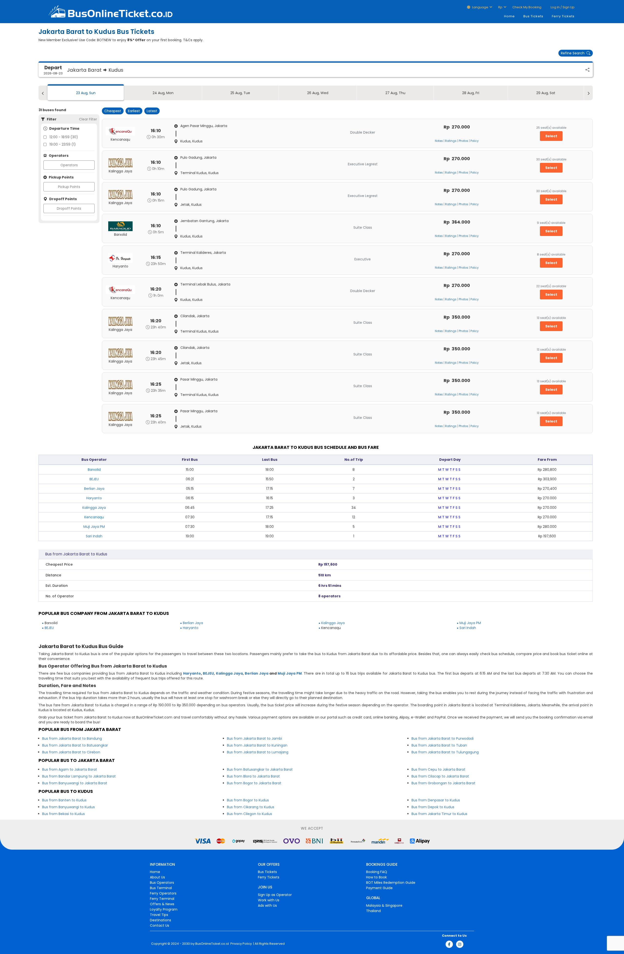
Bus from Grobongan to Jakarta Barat (443, 783)
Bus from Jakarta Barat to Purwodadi (442, 738)
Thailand (373, 910)
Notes (439, 141)
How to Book (376, 877)
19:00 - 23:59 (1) (62, 144)
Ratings (451, 141)
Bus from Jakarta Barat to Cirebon (71, 752)
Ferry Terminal (162, 898)
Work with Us (268, 900)
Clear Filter (88, 119)
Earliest (134, 110)
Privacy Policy (241, 944)
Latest (152, 110)
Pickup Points (69, 186)
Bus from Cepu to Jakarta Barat (438, 769)
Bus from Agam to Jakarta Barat (69, 769)
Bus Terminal (161, 887)
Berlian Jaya (94, 488)
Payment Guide (379, 887)
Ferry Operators (163, 893)
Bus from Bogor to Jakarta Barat (254, 783)
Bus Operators (162, 882)
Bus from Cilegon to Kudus (249, 813)
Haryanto (94, 498)
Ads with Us (267, 905)
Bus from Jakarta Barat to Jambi (254, 738)
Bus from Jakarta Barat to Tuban (439, 745)
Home (509, 16)
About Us (157, 877)
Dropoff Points (69, 208)
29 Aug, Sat (545, 92)
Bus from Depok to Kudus (432, 807)
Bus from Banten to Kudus (64, 800)
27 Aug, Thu (395, 92)
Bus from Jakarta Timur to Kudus (439, 813)
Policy (474, 141)
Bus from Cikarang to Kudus (250, 807)
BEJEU (94, 479)
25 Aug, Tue (240, 92)
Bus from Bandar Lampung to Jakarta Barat (79, 776)
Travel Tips (159, 914)
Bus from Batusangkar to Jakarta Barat (260, 769)
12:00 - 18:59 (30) (63, 137)
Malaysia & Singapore (384, 905)
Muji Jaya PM (94, 526)
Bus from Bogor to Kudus (248, 800)
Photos (463, 141)
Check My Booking (526, 7)
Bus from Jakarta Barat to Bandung (72, 738)
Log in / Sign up (562, 7)
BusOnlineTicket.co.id (212, 944)
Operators (69, 165)
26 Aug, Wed (317, 92)
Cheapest (112, 110)
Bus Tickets (533, 16)
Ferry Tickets (563, 16)
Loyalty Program (163, 909)
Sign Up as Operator (275, 894)
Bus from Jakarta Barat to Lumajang (257, 752)
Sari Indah (94, 536)
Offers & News (162, 904)
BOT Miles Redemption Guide (390, 882)
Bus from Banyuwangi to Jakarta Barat (74, 783)
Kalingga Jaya (94, 507)
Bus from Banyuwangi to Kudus (68, 807)
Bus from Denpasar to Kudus (435, 800)
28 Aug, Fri (470, 92)
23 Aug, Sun (86, 92)
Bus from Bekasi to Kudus (63, 813)
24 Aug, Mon (163, 92)
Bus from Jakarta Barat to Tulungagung (445, 752)
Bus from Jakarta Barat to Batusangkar (75, 745)
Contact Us (159, 925)
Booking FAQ (376, 871)
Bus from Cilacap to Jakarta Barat (440, 776)
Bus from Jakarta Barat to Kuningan (257, 745)
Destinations (160, 920)
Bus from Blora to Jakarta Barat (253, 776)
